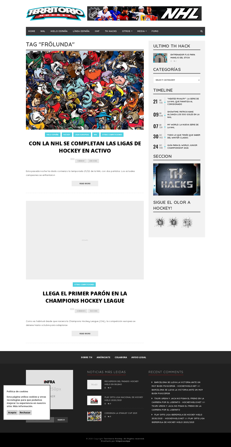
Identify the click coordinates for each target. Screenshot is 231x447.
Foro (155, 31)
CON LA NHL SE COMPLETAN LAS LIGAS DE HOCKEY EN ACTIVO (85, 147)
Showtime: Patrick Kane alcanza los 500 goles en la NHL (183, 114)
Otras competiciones (112, 135)
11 (110, 387)
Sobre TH (86, 357)
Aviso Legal (138, 357)
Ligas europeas (82, 135)
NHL (43, 31)
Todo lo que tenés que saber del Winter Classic (183, 136)
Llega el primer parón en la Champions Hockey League (85, 297)
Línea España (81, 31)
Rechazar (25, 412)
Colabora (121, 357)
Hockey (66, 135)
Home (31, 31)
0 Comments (81, 311)
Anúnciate (103, 357)
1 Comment (81, 161)
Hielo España (59, 31)
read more (85, 183)
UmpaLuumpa (123, 441)
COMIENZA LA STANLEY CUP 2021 (120, 413)
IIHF (97, 31)
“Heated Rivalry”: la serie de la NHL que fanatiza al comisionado (183, 101)
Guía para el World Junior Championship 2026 (182, 146)
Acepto (12, 412)
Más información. (23, 406)
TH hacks (111, 31)
